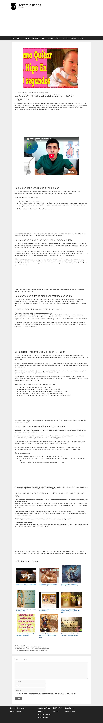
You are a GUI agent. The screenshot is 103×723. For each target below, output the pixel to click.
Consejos (22, 647)
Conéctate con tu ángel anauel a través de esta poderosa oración (69, 585)
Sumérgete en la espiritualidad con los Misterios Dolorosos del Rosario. (48, 585)
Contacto (73, 38)
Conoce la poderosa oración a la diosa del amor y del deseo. (32, 650)
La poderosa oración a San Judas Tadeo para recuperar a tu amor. (70, 634)
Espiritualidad (35, 38)
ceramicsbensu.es (70, 711)
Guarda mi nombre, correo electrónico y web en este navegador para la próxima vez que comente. (47, 693)
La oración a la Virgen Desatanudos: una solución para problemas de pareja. (48, 635)
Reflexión (65, 38)
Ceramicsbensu (31, 5)
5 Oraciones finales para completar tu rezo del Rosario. (49, 609)
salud (44, 647)
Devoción (50, 38)
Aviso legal (41, 711)
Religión (19, 38)
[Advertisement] (51, 23)
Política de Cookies (43, 717)
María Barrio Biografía (15, 711)
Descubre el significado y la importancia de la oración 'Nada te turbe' (70, 610)
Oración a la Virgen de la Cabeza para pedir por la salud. (26, 609)
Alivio (18, 647)
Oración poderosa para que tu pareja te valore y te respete (26, 585)
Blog (43, 38)
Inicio (13, 38)
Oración (58, 38)
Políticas (81, 38)
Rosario (27, 38)
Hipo (26, 647)
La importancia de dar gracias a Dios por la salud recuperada (25, 634)
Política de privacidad (44, 714)
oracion (30, 647)
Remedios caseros (37, 647)
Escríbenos (56, 711)
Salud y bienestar (21, 645)
